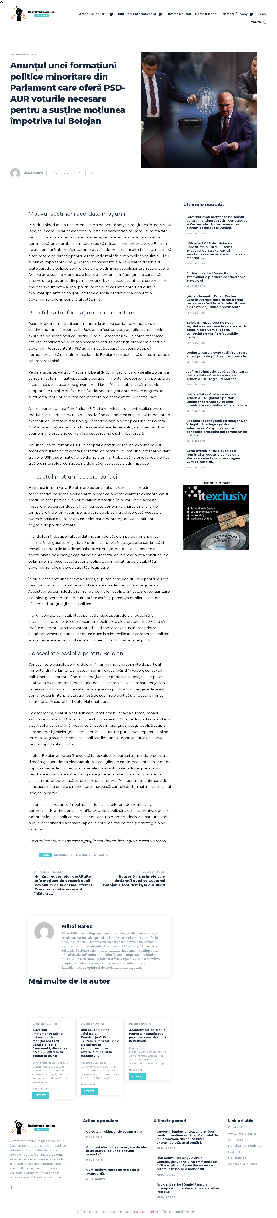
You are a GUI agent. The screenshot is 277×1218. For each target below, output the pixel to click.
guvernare (63, 855)
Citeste (40, 1095)
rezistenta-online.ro (147, 1212)
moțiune (83, 855)
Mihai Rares (33, 173)
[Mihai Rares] (16, 173)
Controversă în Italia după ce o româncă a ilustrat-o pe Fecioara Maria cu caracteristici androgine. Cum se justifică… (213, 456)
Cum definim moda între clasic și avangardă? (112, 1171)
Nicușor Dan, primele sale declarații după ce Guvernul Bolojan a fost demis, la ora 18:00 (134, 881)
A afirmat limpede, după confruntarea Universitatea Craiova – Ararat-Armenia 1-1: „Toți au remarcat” (217, 375)
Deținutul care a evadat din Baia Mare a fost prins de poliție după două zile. (217, 354)
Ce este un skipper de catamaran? (114, 1132)
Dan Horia (94, 1137)
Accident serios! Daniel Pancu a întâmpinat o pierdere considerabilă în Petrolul (148, 1035)
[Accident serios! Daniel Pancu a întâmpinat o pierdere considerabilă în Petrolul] (148, 1004)
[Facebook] (11, 1187)
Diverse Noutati (23, 54)
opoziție (101, 855)
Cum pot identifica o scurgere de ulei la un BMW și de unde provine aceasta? (116, 1150)
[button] (258, 22)
